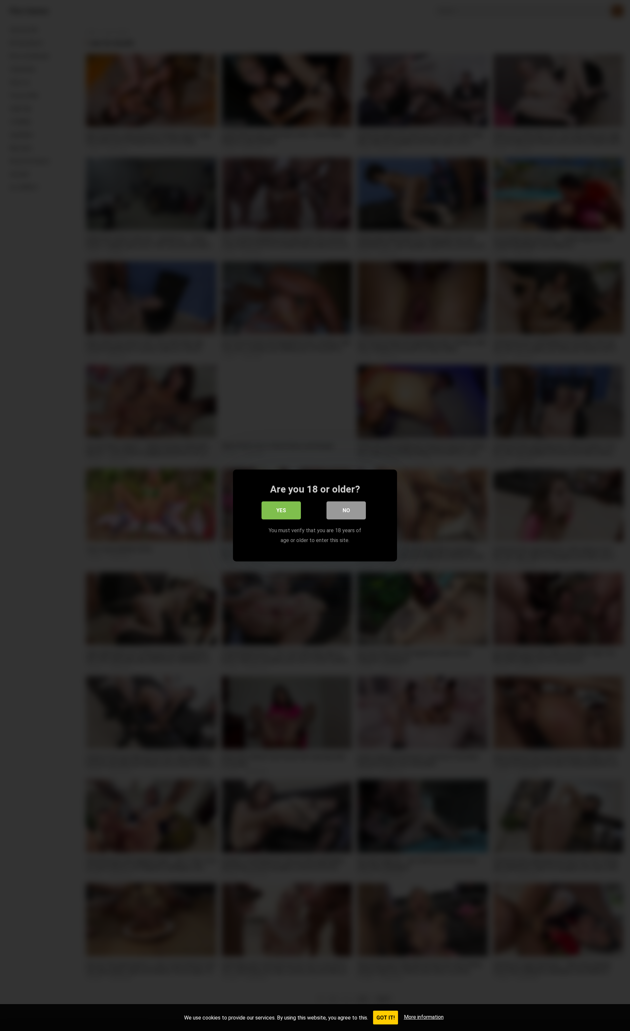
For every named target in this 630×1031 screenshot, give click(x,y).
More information (424, 1017)
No (346, 510)
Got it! (385, 1018)
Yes (281, 510)
